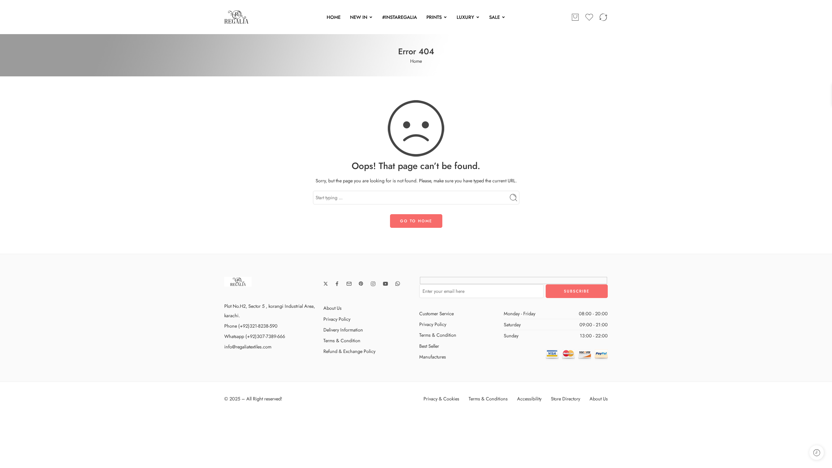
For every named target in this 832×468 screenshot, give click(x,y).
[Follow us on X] (325, 283)
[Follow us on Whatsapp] (397, 283)
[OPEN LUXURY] (478, 17)
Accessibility (529, 398)
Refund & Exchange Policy (349, 351)
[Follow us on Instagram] (373, 284)
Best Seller (429, 346)
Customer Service (436, 313)
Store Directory (565, 398)
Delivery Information (343, 329)
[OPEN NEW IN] (371, 17)
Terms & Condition (341, 340)
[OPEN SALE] (503, 17)
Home (416, 61)
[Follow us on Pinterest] (361, 283)
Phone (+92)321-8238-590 (251, 325)
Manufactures (432, 356)
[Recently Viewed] (816, 452)
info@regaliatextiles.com (247, 346)
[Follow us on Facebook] (337, 283)
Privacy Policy (336, 319)
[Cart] (575, 17)
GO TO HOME (416, 221)
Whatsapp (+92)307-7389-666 (254, 336)
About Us (332, 308)
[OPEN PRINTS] (445, 17)
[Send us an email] (349, 284)
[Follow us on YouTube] (385, 284)
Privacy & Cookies (441, 398)
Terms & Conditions (488, 398)
